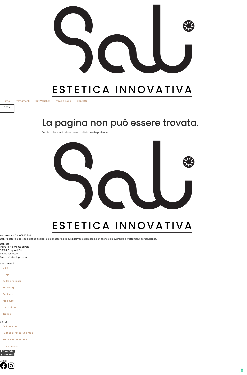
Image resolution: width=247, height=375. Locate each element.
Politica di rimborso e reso (18, 333)
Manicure (8, 300)
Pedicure (8, 294)
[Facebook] (3, 365)
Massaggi (8, 287)
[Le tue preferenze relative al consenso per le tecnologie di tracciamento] (242, 370)
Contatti (82, 101)
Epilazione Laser (12, 281)
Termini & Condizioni (15, 339)
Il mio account (11, 346)
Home (6, 101)
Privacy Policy (8, 351)
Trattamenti (22, 101)
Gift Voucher (42, 101)
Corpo (6, 274)
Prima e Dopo (63, 101)
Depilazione (9, 307)
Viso (5, 267)
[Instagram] (11, 365)
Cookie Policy (8, 354)
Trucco (7, 314)
